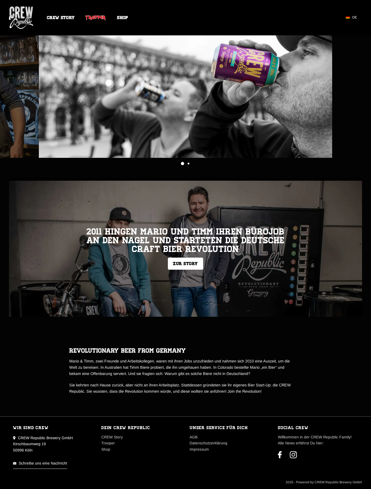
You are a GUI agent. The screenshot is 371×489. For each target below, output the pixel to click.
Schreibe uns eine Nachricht (43, 463)
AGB (193, 437)
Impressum (199, 449)
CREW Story (61, 17)
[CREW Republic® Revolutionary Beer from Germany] (22, 17)
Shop (122, 17)
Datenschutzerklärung (208, 443)
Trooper (95, 17)
